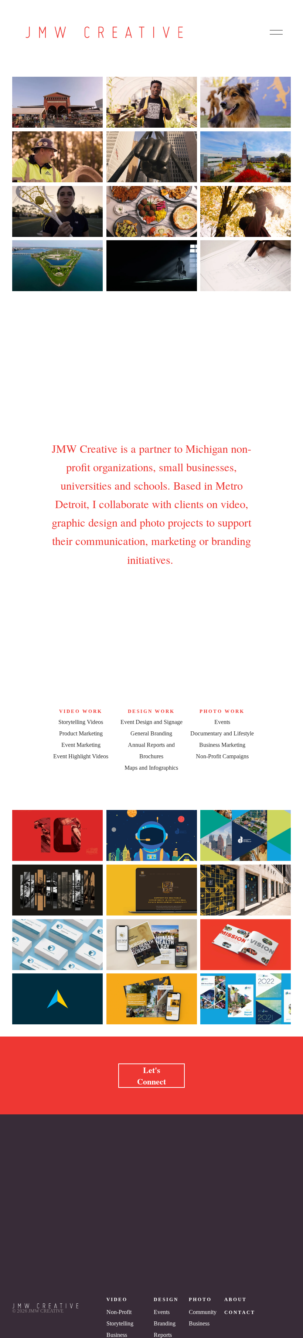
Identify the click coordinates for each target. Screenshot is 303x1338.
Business (199, 1323)
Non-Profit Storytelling (119, 1317)
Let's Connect (151, 1075)
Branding (165, 1323)
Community (203, 1311)
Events (162, 1311)
